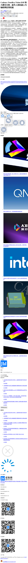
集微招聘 (10, 481)
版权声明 (6, 481)
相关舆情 (3, 11)
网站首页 (2, 481)
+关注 (2, 359)
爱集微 (5, 10)
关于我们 (22, 481)
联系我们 (14, 481)
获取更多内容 (4, 407)
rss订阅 (3, 482)
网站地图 (18, 481)
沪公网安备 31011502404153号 (9, 561)
